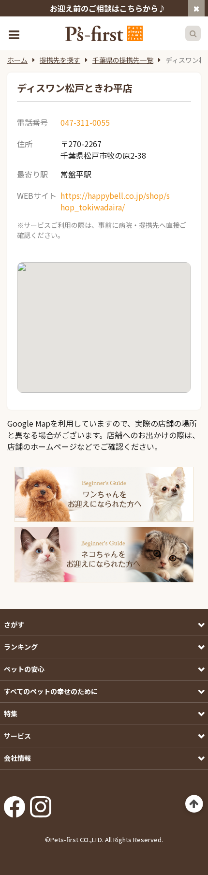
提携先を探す (60, 60)
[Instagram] (40, 803)
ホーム (17, 60)
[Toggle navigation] (15, 33)
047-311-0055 (85, 122)
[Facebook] (14, 803)
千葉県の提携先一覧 (122, 60)
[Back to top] (194, 804)
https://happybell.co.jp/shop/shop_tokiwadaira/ (115, 201)
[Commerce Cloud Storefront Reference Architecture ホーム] (104, 33)
